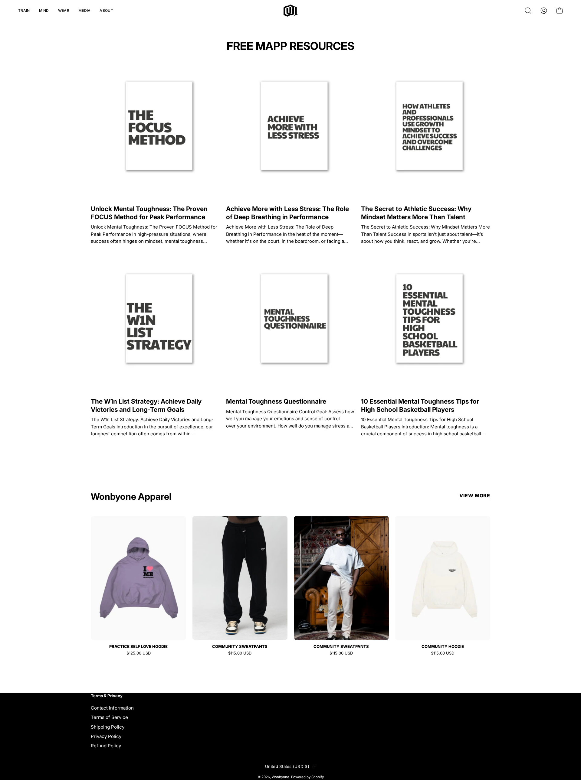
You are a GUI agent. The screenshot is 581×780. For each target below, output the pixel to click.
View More (474, 495)
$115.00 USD (239, 653)
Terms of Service (109, 717)
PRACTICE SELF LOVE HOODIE (138, 646)
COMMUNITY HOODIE (443, 646)
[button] (24, 10)
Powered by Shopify (307, 777)
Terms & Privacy (107, 695)
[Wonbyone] (291, 11)
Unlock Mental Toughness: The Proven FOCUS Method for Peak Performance (149, 212)
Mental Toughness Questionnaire (276, 401)
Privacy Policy (106, 736)
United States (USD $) (287, 766)
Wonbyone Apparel (131, 496)
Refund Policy (106, 746)
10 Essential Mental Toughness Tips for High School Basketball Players (420, 405)
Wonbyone (280, 777)
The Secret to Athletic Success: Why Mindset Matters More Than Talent (416, 212)
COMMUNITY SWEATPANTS (240, 646)
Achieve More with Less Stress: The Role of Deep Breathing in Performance (287, 212)
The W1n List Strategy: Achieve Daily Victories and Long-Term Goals (146, 405)
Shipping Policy (107, 727)
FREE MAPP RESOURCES (290, 46)
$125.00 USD (138, 653)
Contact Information (112, 708)
